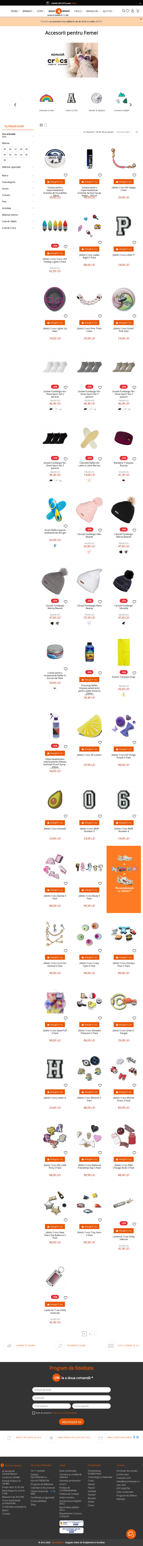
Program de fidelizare (42, 1484)
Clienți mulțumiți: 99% (39, 1492)
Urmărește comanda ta (14, 1506)
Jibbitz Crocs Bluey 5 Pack (89, 897)
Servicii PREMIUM (40, 1480)
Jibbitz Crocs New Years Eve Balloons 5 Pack (55, 1235)
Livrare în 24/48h (11, 1477)
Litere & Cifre (72, 110)
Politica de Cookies (69, 1494)
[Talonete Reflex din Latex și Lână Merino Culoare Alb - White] (89, 481)
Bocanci (92, 1498)
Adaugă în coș (56, 181)
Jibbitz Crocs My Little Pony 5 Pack (55, 1166)
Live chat (121, 1485)
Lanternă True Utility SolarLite (55, 1311)
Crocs (91, 1480)
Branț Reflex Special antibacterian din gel (55, 531)
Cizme (91, 1505)
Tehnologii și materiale (100, 1477)
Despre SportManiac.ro (39, 1476)
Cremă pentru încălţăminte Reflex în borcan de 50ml (55, 675)
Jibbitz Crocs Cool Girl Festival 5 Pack (55, 964)
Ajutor (5, 1510)
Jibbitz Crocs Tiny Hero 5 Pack (89, 1234)
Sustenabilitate (39, 1501)
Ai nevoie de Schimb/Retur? (9, 1472)
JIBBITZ (98, 21)
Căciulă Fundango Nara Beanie (89, 607)
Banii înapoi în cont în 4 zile (13, 1492)
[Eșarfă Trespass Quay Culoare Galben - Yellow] (123, 695)
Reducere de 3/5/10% (13, 1497)
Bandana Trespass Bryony (124, 464)
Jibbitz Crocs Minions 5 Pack (89, 1099)
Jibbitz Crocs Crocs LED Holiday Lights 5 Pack (55, 260)
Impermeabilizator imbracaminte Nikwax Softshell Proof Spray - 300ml (55, 763)
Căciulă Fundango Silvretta (123, 607)
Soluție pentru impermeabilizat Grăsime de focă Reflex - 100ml (55, 191)
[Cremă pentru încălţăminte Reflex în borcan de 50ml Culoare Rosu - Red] (55, 688)
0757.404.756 (123, 1488)
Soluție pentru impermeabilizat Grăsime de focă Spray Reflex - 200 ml (89, 191)
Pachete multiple (121, 110)
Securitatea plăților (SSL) (69, 1508)
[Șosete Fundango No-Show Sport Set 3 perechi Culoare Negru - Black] (51, 409)
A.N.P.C (63, 1484)
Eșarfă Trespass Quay (123, 676)
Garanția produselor (70, 1480)
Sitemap (120, 1499)
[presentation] (13, 105)
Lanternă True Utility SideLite (124, 1238)
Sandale (92, 1491)
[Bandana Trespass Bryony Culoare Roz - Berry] (123, 481)
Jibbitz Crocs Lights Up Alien (55, 330)
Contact (6, 1513)
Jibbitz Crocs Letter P (124, 254)
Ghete (91, 1501)
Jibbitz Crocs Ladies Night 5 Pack (89, 256)
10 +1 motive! (38, 1471)
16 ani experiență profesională (11, 1502)
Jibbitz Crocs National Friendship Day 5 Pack (89, 1166)
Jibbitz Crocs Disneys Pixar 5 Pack (124, 964)
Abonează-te (71, 1421)
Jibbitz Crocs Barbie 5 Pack (55, 897)
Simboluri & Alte (46, 110)
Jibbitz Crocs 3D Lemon (89, 754)
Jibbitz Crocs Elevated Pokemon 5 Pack (89, 1032)
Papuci (91, 1487)
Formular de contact (126, 1471)
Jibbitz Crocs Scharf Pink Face (124, 330)
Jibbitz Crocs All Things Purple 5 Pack (124, 756)
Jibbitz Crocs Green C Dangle (124, 1032)
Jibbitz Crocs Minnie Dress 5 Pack (123, 1099)
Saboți (91, 1484)
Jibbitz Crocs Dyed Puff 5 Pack (55, 1032)
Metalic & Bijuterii (97, 110)
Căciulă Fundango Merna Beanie (123, 535)
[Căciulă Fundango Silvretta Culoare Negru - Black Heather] (123, 623)
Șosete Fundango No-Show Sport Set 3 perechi (55, 394)
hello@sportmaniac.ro (128, 1481)
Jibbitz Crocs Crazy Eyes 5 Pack (89, 964)
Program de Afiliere (126, 1495)
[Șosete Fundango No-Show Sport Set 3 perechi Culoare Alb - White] (56, 409)
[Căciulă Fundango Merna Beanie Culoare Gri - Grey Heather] (126, 552)
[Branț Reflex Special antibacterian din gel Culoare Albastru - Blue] (55, 546)
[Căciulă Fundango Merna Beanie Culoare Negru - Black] (121, 552)
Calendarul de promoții (43, 1487)
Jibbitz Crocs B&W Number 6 (123, 830)
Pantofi (91, 1494)
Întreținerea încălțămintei (94, 1472)
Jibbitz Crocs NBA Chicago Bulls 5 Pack (123, 1166)
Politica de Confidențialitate (64, 1412)
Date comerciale (67, 1471)
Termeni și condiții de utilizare (70, 1476)
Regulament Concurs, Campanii (70, 1515)
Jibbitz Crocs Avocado (55, 828)
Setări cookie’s (66, 1497)
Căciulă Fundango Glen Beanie (89, 535)
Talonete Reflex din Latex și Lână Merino (89, 464)
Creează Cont (123, 1478)
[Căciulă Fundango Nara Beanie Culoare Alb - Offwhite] (89, 623)
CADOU (45, 21)
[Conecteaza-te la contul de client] (132, 10)
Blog (33, 1504)
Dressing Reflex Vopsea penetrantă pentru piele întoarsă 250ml (89, 689)
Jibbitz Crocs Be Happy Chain (124, 189)
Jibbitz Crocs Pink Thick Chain (89, 330)
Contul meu (122, 1474)
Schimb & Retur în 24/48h (11, 1482)
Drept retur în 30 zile (13, 1487)
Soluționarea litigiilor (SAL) (70, 1502)
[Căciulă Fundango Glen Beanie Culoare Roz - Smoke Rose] (89, 552)
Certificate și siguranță (42, 1497)
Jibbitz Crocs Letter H (55, 1097)
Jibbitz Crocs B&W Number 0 (89, 830)
